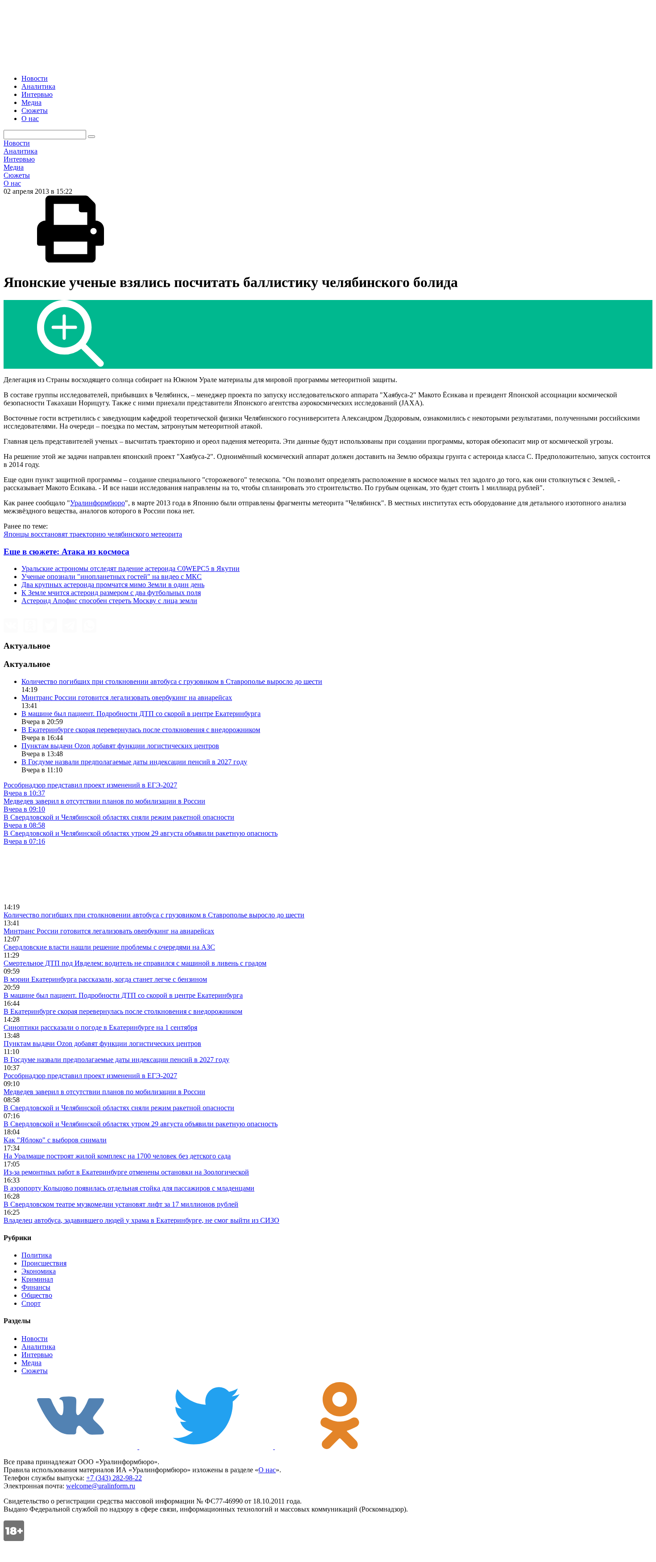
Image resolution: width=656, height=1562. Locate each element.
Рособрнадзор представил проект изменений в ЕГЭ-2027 (90, 1075)
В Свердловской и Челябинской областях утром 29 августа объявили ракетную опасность (141, 1124)
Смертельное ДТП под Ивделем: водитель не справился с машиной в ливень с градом (135, 963)
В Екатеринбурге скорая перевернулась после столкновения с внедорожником (140, 729)
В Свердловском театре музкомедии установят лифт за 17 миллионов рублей (121, 1204)
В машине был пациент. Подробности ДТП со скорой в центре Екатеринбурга (141, 713)
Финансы (35, 1287)
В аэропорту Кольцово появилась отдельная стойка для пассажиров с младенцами (129, 1188)
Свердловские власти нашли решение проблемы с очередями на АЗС (109, 947)
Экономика (38, 1271)
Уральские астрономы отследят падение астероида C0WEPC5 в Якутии (130, 568)
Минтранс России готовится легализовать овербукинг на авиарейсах (126, 697)
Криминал (37, 1279)
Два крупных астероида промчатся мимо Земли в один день (112, 584)
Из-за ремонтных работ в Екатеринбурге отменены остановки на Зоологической (126, 1172)
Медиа (31, 102)
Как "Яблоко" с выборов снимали (55, 1140)
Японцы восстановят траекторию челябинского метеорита (93, 534)
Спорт (31, 1303)
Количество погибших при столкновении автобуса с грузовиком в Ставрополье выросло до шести (171, 681)
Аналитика (38, 86)
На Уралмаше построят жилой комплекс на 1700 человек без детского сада (117, 1156)
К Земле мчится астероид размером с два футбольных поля (111, 592)
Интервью (37, 94)
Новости (34, 78)
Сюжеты (34, 110)
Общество (36, 1295)
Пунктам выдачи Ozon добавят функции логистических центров (120, 746)
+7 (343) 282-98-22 (114, 1478)
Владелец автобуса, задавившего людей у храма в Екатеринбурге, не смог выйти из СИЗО (141, 1220)
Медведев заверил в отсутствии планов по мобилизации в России (104, 1091)
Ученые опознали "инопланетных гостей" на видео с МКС (111, 576)
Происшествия (43, 1263)
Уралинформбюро (97, 503)
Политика (36, 1255)
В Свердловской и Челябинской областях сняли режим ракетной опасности (119, 1108)
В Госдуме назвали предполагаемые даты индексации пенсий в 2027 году (134, 762)
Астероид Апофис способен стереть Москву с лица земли (109, 600)
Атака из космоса (66, 551)
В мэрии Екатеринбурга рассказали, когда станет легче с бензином (105, 979)
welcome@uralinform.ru (100, 1486)
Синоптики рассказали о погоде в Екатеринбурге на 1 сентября (100, 1027)
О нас (30, 118)
